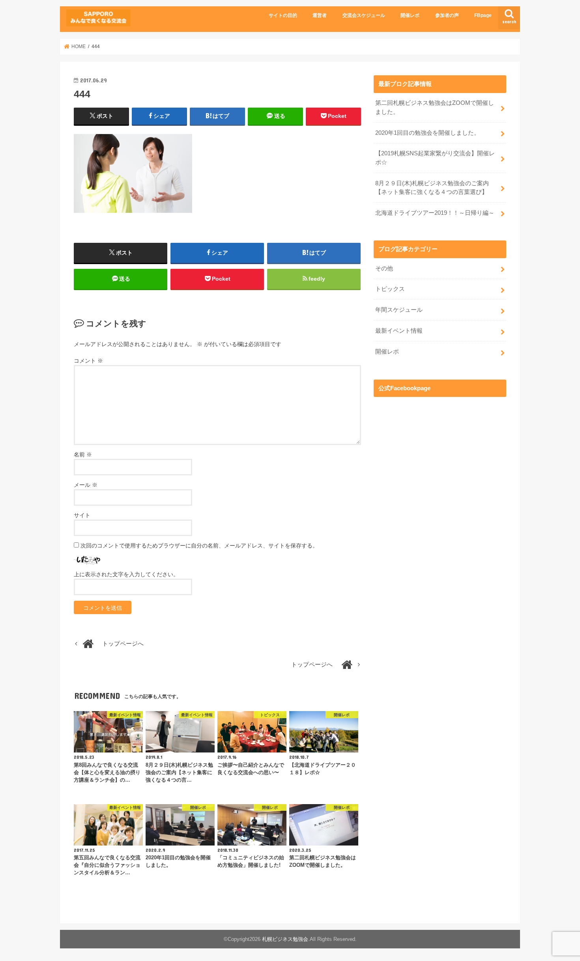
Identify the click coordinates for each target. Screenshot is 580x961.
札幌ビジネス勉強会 (285, 939)
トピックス (390, 289)
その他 (384, 268)
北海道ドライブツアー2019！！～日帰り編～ (434, 213)
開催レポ (409, 15)
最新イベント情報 (399, 331)
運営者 (319, 15)
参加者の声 (447, 15)
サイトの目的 (283, 15)
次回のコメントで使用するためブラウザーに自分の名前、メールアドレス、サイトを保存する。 (199, 545)
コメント (88, 361)
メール (85, 485)
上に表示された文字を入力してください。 (126, 574)
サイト (82, 515)
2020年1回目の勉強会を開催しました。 (427, 133)
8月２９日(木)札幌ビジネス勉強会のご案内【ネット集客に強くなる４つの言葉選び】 (432, 187)
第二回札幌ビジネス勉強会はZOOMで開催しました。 (434, 107)
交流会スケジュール (363, 15)
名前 (83, 454)
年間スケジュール (399, 310)
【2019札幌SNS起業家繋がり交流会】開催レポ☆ (435, 157)
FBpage (483, 15)
